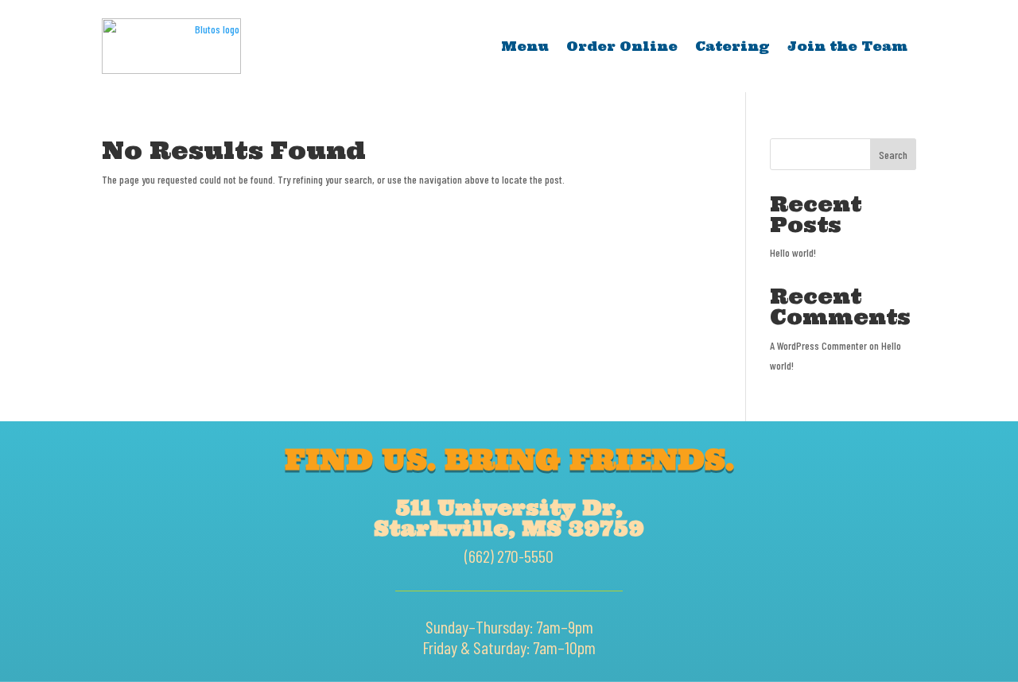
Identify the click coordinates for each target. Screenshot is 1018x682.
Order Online (622, 46)
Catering (732, 46)
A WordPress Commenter (818, 345)
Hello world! (793, 252)
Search (893, 154)
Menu (525, 46)
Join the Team (847, 46)
